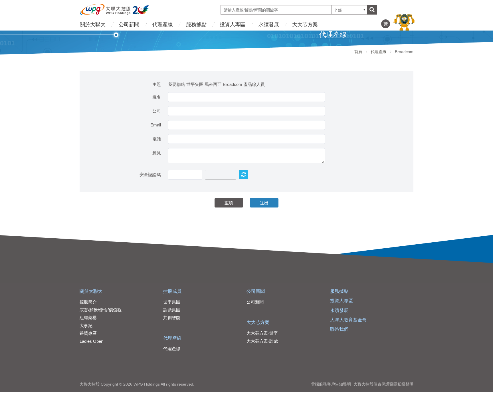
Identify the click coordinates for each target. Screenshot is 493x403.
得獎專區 (88, 333)
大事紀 (86, 325)
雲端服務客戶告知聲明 (331, 384)
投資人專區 (232, 24)
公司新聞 (129, 24)
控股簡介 (88, 301)
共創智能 (171, 317)
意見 (156, 152)
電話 (156, 138)
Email (155, 124)
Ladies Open (91, 341)
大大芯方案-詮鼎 (262, 340)
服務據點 (196, 24)
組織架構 (88, 317)
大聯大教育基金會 (348, 319)
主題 (156, 84)
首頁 (358, 51)
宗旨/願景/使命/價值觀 (101, 309)
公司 (156, 110)
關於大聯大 (93, 24)
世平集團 (171, 301)
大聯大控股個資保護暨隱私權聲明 (383, 384)
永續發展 (268, 24)
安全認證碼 (150, 174)
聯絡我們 (339, 329)
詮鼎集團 (171, 309)
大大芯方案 (305, 24)
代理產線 (162, 24)
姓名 (156, 96)
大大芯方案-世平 (262, 333)
